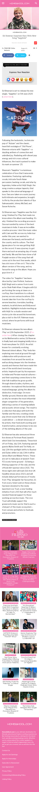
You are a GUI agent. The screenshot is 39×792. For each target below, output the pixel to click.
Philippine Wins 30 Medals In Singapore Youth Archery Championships (28, 578)
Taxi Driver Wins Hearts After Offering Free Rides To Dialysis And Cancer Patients (10, 660)
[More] (29, 55)
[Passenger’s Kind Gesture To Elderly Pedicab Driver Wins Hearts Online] (28, 673)
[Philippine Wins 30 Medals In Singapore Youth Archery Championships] (28, 569)
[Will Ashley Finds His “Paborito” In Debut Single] (10, 673)
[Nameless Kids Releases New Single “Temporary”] (28, 697)
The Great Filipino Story (10, 703)
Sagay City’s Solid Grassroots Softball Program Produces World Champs (28, 554)
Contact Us (6, 750)
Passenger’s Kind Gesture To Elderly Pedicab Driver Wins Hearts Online (28, 684)
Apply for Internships (9, 759)
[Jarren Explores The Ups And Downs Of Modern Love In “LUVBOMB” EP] (28, 624)
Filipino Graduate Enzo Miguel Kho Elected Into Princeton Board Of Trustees (10, 555)
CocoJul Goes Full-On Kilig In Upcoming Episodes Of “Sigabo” (28, 660)
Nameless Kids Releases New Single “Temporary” (28, 707)
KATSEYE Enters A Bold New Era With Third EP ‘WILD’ (10, 635)
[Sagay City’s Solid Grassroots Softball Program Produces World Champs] (28, 545)
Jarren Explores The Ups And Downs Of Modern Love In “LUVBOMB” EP (28, 635)
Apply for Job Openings (10, 754)
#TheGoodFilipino (10, 655)
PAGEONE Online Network (19, 43)
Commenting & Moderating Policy (13, 775)
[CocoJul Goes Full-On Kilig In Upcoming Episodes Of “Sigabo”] (28, 648)
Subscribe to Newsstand (10, 763)
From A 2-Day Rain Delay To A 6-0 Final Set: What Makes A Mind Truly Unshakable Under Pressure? (10, 580)
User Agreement (8, 767)
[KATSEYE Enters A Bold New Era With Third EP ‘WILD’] (10, 624)
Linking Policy (6, 779)
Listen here (8, 97)
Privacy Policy (7, 771)
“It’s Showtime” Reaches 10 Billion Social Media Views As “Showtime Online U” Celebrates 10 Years (28, 609)
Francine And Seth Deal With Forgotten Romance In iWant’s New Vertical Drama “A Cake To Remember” (10, 609)
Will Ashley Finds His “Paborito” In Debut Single (11, 683)
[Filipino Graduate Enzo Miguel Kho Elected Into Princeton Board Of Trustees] (10, 545)
